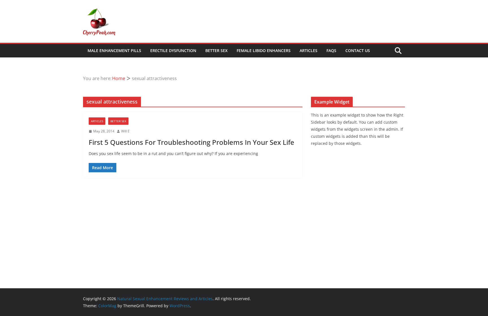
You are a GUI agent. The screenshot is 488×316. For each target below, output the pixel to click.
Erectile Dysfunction (173, 50)
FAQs (331, 50)
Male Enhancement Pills (114, 50)
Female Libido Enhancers (264, 50)
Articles (308, 50)
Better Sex (216, 50)
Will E (125, 131)
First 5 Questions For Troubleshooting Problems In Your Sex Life (191, 142)
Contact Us (357, 50)
